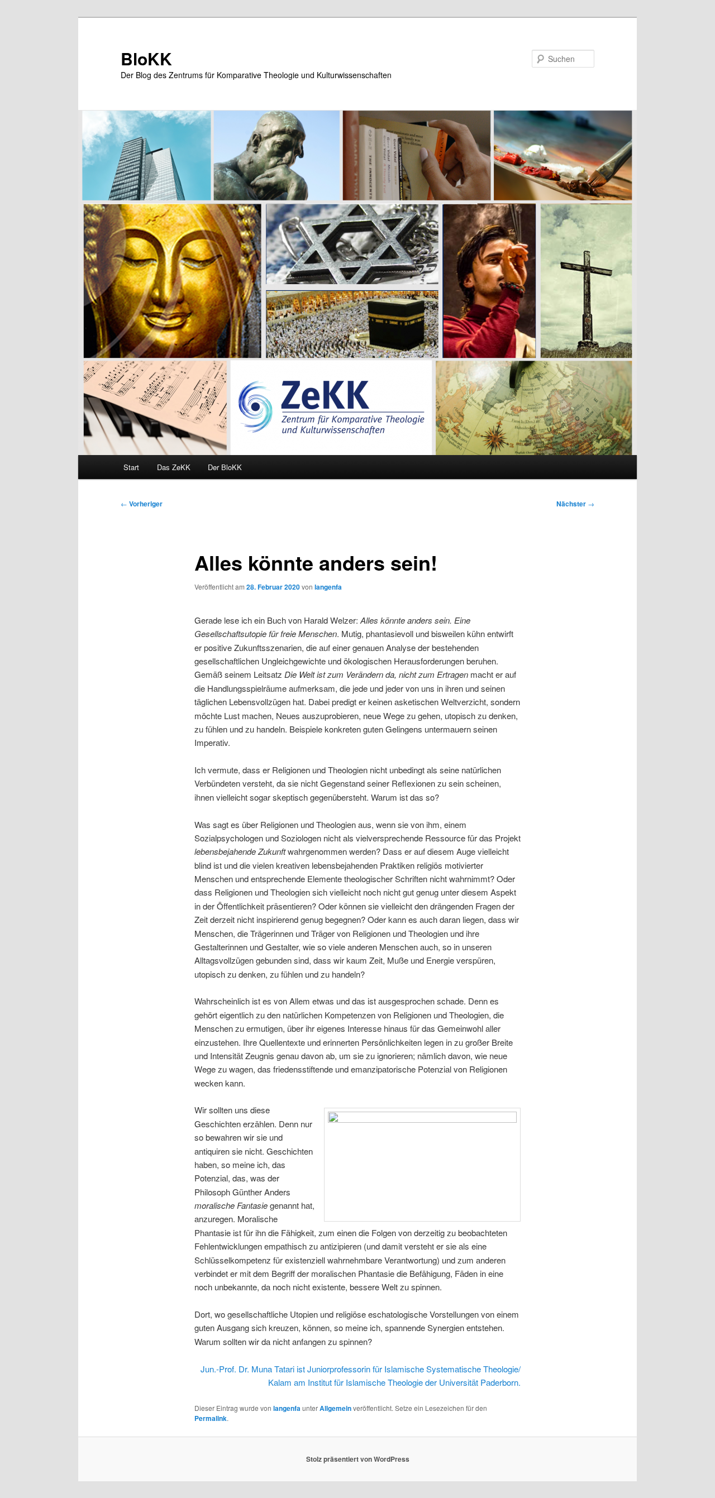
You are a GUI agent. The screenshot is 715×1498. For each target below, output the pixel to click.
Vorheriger (142, 504)
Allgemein (335, 1408)
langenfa (328, 587)
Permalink (210, 1418)
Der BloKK (225, 467)
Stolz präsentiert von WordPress (357, 1459)
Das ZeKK (173, 467)
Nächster (575, 504)
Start (131, 467)
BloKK (146, 58)
